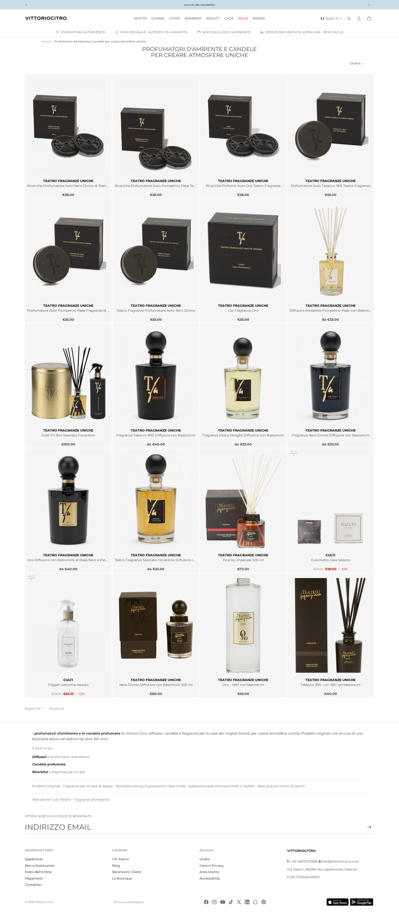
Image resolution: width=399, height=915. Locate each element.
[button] (357, 63)
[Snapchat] (255, 902)
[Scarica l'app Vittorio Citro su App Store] (338, 902)
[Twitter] (239, 902)
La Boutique (122, 878)
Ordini (205, 859)
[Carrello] (369, 18)
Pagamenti (34, 878)
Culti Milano (61, 799)
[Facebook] (206, 902)
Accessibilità (210, 878)
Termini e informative (128, 902)
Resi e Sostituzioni (40, 866)
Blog (116, 866)
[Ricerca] (349, 18)
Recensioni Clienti (126, 872)
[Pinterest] (263, 902)
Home (46, 41)
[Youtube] (223, 902)
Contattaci (33, 885)
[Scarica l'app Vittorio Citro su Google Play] (362, 902)
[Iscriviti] (369, 827)
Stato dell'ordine (38, 872)
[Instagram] (214, 902)
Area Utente (209, 872)
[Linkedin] (247, 902)
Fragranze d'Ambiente (91, 799)
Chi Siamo (120, 859)
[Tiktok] (231, 902)
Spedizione (34, 859)
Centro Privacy (212, 866)
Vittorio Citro (44, 902)
